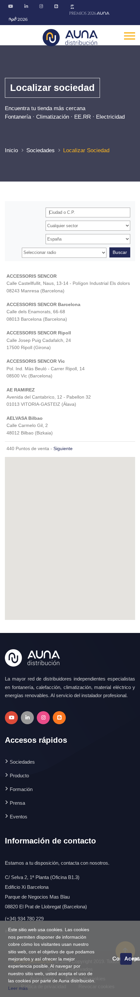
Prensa (17, 803)
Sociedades (40, 150)
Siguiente (63, 448)
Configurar (116, 958)
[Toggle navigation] (129, 35)
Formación (21, 789)
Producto (19, 775)
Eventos (18, 816)
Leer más (18, 988)
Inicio (11, 150)
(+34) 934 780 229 (24, 918)
